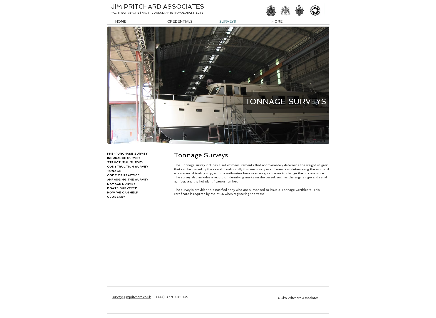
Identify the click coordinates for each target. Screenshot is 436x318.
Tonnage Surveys (202, 155)
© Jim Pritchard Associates (298, 298)
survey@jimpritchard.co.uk (131, 297)
